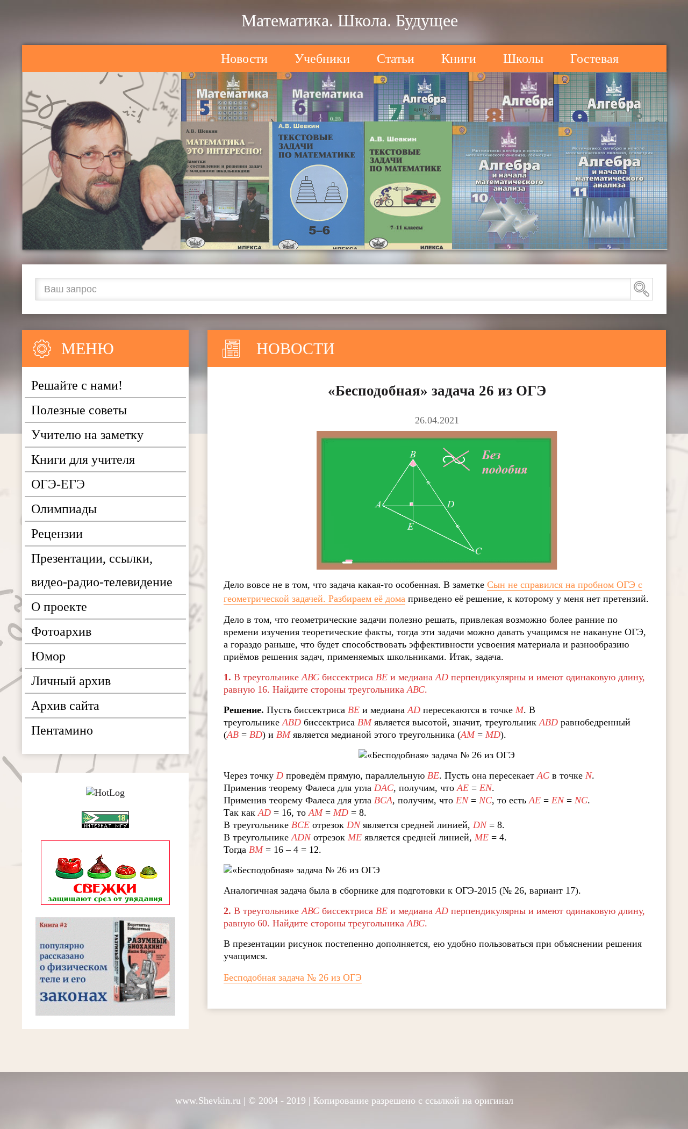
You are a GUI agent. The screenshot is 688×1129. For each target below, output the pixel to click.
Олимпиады (64, 509)
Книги (458, 59)
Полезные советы (79, 410)
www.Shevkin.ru (208, 1100)
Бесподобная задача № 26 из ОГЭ (293, 977)
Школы (523, 59)
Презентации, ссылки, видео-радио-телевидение (102, 570)
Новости (244, 59)
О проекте (59, 607)
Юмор (48, 656)
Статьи (395, 59)
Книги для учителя (83, 459)
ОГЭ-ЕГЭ (58, 484)
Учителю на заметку (87, 435)
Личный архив (71, 681)
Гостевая (594, 59)
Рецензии (57, 534)
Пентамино (62, 730)
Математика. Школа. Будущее (349, 20)
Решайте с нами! (77, 385)
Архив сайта (65, 706)
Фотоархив (61, 631)
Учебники (322, 59)
